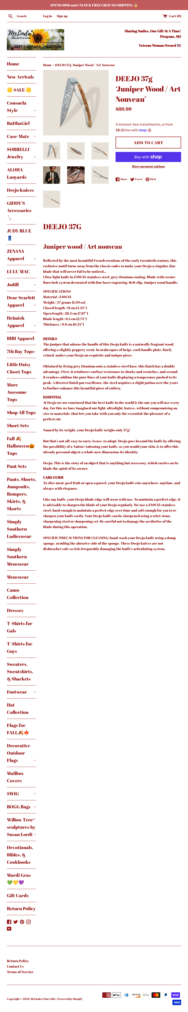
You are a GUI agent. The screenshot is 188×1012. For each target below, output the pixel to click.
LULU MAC (18, 271)
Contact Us (15, 966)
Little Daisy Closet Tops (19, 368)
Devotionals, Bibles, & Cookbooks (20, 854)
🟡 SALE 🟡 (19, 90)
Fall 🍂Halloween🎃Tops (21, 445)
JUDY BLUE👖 (19, 234)
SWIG (21, 794)
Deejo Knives (20, 190)
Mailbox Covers (15, 777)
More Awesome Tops (17, 392)
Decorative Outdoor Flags (21, 752)
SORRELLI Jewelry (21, 153)
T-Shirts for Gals (19, 627)
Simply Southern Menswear (18, 556)
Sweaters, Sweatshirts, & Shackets (20, 671)
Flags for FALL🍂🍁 (18, 729)
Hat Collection (17, 708)
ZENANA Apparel (21, 255)
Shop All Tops (21, 412)
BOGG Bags (21, 807)
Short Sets (18, 425)
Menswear (18, 577)
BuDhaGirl (18, 123)
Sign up (62, 16)
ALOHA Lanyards (17, 173)
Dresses (15, 610)
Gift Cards (18, 895)
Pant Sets (17, 466)
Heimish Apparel (21, 321)
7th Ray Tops (21, 351)
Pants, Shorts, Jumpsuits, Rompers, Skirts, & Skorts (21, 494)
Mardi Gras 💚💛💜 (19, 878)
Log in (47, 16)
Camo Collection (17, 593)
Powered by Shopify (70, 999)
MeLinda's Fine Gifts (43, 999)
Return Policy (21, 908)
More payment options (148, 166)
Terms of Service (20, 971)
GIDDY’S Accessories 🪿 (19, 210)
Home (13, 64)
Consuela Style (21, 106)
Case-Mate (21, 136)
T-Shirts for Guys (19, 647)
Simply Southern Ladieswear (19, 528)
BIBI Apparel (20, 338)
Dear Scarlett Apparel (21, 301)
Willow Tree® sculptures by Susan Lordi (21, 827)
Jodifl (21, 284)
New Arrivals (20, 77)
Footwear (21, 692)
